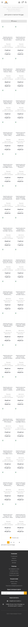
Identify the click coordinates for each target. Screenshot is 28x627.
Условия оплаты (14, 571)
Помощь (14, 566)
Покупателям (14, 579)
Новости (14, 558)
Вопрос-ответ (14, 581)
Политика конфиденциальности (14, 585)
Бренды (14, 562)
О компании (14, 556)
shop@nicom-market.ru (15, 601)
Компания (14, 553)
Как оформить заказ (14, 569)
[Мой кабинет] (19, 2)
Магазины (14, 560)
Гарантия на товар (14, 575)
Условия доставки (14, 573)
